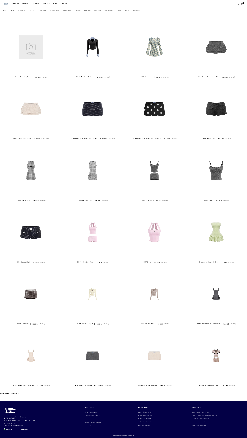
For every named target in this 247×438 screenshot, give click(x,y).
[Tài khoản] (233, 4)
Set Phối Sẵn (136, 10)
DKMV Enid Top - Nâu (147, 323)
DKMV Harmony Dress (85, 200)
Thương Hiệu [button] (90, 407)
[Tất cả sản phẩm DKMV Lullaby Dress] (31, 171)
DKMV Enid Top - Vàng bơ (85, 323)
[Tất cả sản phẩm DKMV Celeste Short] (31, 233)
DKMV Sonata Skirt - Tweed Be (23, 138)
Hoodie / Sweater (67, 10)
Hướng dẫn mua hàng (144, 412)
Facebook (56, 4)
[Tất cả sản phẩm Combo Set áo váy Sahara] (31, 47)
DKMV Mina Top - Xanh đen (85, 77)
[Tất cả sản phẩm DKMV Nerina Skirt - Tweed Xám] (92, 356)
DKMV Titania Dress (146, 77)
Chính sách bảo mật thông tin (201, 412)
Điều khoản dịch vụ (144, 425)
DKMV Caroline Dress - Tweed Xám (208, 323)
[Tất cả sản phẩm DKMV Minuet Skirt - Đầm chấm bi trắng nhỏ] (92, 109)
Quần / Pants (97, 10)
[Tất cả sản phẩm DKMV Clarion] (216, 171)
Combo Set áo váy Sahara (23, 77)
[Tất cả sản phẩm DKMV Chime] (154, 233)
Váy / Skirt (77, 10)
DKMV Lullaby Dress (23, 200)
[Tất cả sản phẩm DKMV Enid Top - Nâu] (154, 294)
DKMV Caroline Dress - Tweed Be (23, 385)
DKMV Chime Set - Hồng (85, 262)
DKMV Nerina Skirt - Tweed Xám (85, 385)
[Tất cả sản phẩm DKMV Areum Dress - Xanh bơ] (216, 233)
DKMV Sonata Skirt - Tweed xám (208, 77)
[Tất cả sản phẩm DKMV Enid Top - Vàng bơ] (92, 294)
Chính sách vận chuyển (199, 422)
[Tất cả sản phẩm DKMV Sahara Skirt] (31, 294)
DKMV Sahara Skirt (23, 323)
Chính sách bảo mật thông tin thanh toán (204, 415)
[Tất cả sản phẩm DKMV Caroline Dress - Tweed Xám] (216, 294)
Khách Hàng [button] (143, 407)
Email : (91, 412)
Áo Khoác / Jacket (54, 10)
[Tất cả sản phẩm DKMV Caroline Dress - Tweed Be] (31, 356)
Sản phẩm (25, 4)
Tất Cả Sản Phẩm (22, 10)
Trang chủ (16, 4)
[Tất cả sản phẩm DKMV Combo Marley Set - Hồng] (216, 356)
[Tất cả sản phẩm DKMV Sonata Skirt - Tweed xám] (216, 47)
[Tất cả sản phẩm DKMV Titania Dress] (154, 47)
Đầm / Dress (87, 10)
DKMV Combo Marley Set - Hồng (208, 385)
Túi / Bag (127, 10)
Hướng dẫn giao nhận (144, 418)
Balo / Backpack (108, 10)
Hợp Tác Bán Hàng (90, 426)
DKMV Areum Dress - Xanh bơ (208, 262)
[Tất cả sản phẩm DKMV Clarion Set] (154, 171)
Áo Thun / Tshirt (42, 10)
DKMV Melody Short (208, 138)
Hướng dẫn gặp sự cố (144, 422)
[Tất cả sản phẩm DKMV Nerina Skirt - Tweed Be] (154, 356)
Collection (36, 4)
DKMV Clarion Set (146, 200)
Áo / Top (32, 10)
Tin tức (64, 4)
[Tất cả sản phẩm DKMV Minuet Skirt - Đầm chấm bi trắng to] (154, 109)
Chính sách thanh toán (199, 425)
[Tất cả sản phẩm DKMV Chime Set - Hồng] (92, 233)
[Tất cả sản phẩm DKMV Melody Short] (216, 109)
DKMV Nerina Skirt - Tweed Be (147, 385)
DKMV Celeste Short (23, 262)
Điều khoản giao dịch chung (200, 418)
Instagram (46, 4)
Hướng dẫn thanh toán (145, 415)
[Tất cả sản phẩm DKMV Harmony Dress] (92, 171)
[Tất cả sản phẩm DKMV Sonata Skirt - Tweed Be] (31, 109)
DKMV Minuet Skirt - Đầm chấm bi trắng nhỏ (85, 138)
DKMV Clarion (208, 200)
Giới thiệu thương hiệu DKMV (93, 422)
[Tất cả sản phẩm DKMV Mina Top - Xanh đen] (92, 47)
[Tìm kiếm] (238, 4)
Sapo (133, 435)
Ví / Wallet (118, 10)
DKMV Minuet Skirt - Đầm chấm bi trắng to (147, 138)
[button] (9, 393)
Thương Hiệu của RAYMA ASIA (93, 415)
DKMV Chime (147, 262)
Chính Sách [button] (196, 407)
